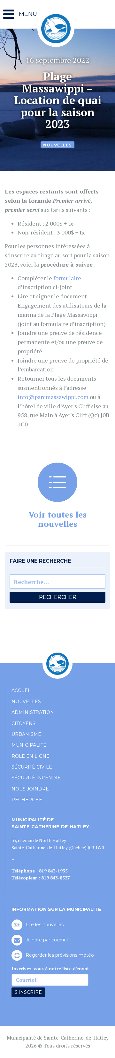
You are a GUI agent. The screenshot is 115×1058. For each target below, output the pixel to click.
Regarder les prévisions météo (60, 955)
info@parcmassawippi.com (53, 397)
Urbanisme (26, 734)
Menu (27, 13)
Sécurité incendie (36, 778)
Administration (33, 712)
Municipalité (29, 745)
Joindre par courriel (47, 940)
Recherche (27, 800)
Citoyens (23, 723)
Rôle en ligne (31, 756)
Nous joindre (30, 789)
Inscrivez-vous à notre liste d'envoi (50, 969)
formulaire (67, 278)
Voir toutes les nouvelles (57, 519)
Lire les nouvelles (45, 924)
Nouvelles (57, 144)
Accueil (22, 690)
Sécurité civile (32, 767)
